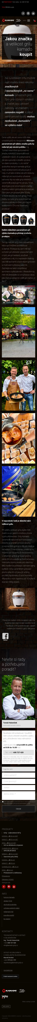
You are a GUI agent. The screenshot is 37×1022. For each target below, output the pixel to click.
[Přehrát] (4, 303)
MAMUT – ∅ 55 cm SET (10, 839)
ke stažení (7, 919)
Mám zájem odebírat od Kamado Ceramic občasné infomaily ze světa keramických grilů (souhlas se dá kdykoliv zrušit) (19, 802)
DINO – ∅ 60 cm (7, 870)
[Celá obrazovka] (33, 303)
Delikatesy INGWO (8, 879)
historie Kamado (9, 897)
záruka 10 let (8, 901)
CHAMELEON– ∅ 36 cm (10, 848)
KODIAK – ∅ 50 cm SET (10, 836)
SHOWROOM (8, 970)
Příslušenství (6, 876)
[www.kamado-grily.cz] (11, 20)
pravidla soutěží (9, 915)
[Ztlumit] (27, 303)
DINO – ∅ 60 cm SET (9, 843)
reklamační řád (8, 912)
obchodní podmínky (10, 904)
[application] (18, 295)
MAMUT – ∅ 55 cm (8, 863)
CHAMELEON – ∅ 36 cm (10, 867)
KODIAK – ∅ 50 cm (8, 860)
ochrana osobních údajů (11, 908)
